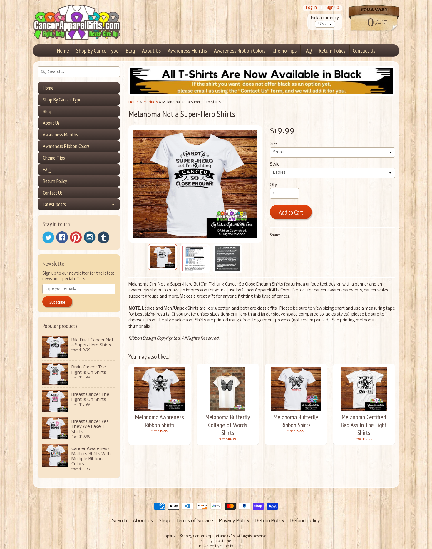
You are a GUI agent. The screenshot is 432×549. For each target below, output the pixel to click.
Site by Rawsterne (216, 541)
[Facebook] (62, 237)
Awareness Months (187, 50)
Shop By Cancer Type (97, 50)
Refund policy (305, 521)
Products (150, 102)
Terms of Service (194, 521)
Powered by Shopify (216, 546)
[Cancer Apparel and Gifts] (77, 31)
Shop (164, 521)
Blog (130, 50)
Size (274, 144)
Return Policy (332, 50)
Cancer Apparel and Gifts (214, 536)
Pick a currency (325, 18)
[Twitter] (48, 237)
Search (119, 521)
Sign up (332, 8)
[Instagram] (90, 237)
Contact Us (364, 50)
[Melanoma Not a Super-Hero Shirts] (162, 257)
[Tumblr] (103, 237)
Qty (273, 185)
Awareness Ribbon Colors (239, 50)
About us (143, 521)
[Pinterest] (76, 237)
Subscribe (57, 302)
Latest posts (54, 204)
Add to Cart (291, 212)
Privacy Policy (234, 521)
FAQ (308, 50)
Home (63, 50)
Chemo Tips (284, 50)
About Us (151, 50)
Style (274, 164)
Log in (311, 8)
